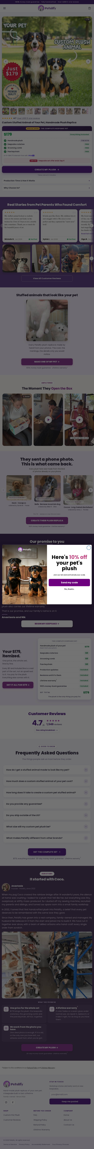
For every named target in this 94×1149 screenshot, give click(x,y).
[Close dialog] (89, 548)
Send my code (69, 582)
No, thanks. (69, 589)
